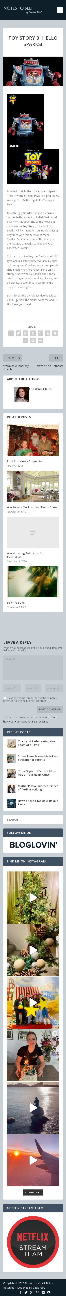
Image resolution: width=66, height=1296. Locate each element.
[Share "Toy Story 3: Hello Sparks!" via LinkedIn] (47, 333)
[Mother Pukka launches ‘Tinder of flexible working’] (11, 788)
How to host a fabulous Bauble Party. (38, 802)
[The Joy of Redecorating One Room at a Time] (11, 743)
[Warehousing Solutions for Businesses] (33, 532)
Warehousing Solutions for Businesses (25, 554)
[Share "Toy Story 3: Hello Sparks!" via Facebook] (11, 333)
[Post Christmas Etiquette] (33, 440)
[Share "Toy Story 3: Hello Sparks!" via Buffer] (55, 333)
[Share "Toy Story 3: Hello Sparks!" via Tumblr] (33, 333)
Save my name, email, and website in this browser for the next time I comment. (30, 699)
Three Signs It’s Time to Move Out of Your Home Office (37, 772)
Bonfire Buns (16, 602)
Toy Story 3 (29, 226)
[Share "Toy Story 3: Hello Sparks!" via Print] (40, 340)
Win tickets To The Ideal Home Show (32, 507)
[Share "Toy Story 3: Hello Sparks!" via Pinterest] (40, 333)
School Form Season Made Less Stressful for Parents (38, 757)
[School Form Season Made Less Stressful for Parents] (11, 758)
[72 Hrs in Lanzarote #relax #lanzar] (33, 1160)
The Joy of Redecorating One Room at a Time (36, 743)
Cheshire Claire (40, 389)
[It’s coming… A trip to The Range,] (33, 950)
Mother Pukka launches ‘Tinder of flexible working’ (38, 787)
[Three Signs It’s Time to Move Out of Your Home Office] (11, 773)
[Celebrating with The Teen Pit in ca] (33, 1055)
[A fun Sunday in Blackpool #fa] (33, 1003)
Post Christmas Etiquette (24, 461)
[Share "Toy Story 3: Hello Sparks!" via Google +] (25, 333)
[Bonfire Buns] (33, 581)
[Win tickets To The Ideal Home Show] (33, 486)
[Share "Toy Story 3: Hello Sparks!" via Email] (33, 340)
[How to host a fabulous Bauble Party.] (11, 803)
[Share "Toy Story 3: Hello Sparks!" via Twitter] (18, 333)
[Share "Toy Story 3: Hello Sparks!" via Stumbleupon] (25, 340)
